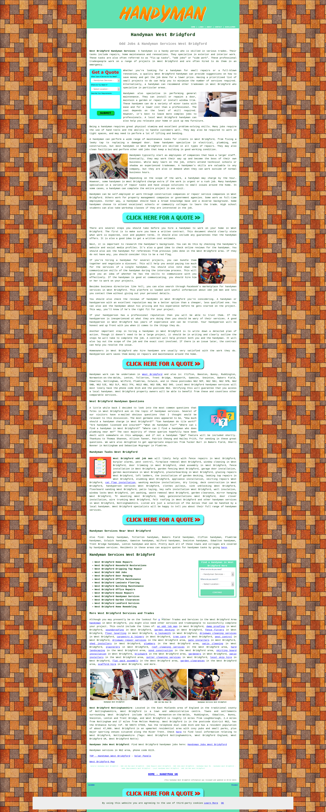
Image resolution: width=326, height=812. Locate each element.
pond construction (160, 650)
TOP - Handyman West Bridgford (110, 756)
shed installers (101, 643)
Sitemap (91, 785)
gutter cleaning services (163, 657)
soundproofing (115, 630)
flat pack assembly (125, 661)
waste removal (158, 493)
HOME (193, 27)
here (224, 547)
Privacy (235, 785)
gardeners (194, 654)
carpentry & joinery (130, 637)
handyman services (224, 499)
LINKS (200, 27)
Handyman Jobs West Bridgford (207, 744)
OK (222, 803)
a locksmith (163, 633)
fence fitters (214, 630)
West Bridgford (152, 374)
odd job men (215, 290)
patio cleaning (212, 643)
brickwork (141, 654)
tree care (179, 637)
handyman (175, 70)
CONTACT (218, 27)
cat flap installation (120, 482)
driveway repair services (129, 640)
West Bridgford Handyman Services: (113, 51)
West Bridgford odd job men (132, 458)
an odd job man (167, 626)
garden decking (164, 630)
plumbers (149, 643)
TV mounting (123, 496)
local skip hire (221, 657)
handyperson (97, 302)
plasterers (113, 647)
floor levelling (115, 633)
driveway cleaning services (218, 633)
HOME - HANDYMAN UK (163, 774)
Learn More (211, 803)
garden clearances (192, 661)
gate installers (198, 640)
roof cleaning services (168, 647)
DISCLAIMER (230, 27)
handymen (137, 103)
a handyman (105, 126)
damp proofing (215, 626)
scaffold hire (107, 664)
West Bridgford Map (102, 761)
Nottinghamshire (127, 503)
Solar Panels (142, 756)
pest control (223, 637)
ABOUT (209, 27)
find (100, 537)
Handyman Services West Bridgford (122, 555)
